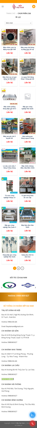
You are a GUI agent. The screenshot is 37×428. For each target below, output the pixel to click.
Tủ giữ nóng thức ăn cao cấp (27, 196)
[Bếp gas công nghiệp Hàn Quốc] (27, 96)
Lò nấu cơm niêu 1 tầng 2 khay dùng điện (9, 168)
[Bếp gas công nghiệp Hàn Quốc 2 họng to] (9, 215)
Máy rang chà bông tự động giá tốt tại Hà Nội (27, 49)
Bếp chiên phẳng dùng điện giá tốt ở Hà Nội (9, 108)
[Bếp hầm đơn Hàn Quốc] (27, 215)
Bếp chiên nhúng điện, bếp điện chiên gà (28, 168)
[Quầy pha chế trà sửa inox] (27, 244)
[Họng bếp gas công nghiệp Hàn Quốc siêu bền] (9, 244)
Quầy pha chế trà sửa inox (27, 256)
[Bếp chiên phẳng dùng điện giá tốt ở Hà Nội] (9, 96)
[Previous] (2, 288)
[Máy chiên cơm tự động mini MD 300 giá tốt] (9, 37)
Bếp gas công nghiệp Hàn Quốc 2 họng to (9, 227)
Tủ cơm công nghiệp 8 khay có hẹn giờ (9, 197)
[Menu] (2, 6)
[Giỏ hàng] (33, 6)
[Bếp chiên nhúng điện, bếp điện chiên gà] (27, 156)
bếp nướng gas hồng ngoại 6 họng (27, 137)
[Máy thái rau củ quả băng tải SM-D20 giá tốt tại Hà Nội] (9, 67)
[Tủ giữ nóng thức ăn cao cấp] (27, 185)
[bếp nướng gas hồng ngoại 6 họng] (27, 126)
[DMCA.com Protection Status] (7, 379)
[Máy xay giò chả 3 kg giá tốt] (9, 126)
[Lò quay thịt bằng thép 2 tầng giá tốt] (27, 67)
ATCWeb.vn (18, 425)
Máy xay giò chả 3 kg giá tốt (9, 137)
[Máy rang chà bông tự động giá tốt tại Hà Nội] (27, 37)
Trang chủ (10, 13)
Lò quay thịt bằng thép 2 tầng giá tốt (27, 78)
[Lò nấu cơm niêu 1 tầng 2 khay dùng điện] (9, 156)
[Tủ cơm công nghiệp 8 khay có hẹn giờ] (9, 185)
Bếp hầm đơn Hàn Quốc (27, 226)
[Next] (35, 288)
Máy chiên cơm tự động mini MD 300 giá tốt (9, 49)
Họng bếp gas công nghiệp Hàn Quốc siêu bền (9, 257)
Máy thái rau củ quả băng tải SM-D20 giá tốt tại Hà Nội (9, 79)
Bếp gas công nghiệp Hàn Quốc (27, 108)
